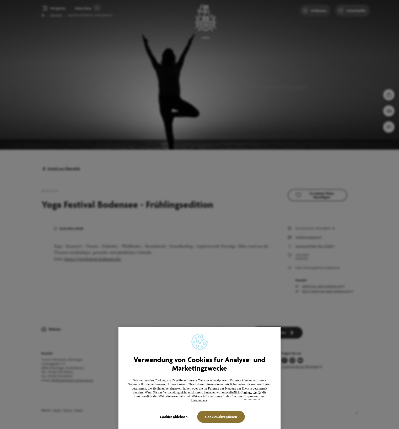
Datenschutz (199, 400)
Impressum (252, 396)
